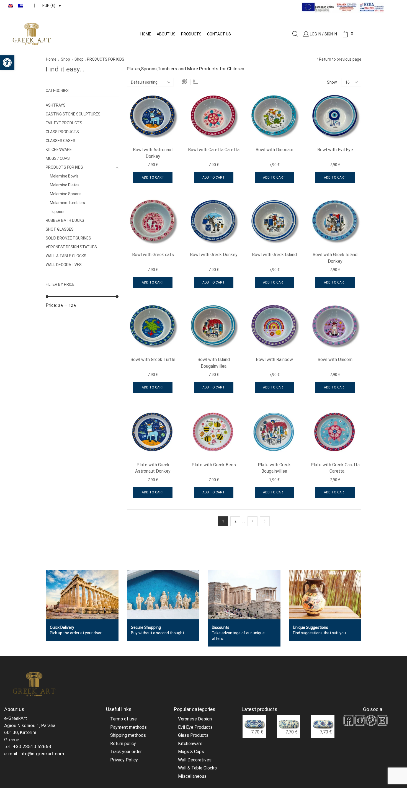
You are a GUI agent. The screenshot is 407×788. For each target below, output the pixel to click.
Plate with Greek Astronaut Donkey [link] (153, 468)
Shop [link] (65, 59)
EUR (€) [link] (48, 5)
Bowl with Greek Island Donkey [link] (335, 258)
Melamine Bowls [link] (64, 176)
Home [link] (145, 34)
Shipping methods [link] (128, 735)
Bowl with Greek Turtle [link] (152, 359)
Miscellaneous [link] (192, 776)
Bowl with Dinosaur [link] (274, 149)
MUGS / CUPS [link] (58, 158)
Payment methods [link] (128, 727)
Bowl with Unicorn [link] (335, 359)
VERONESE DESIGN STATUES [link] (71, 247)
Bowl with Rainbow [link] (274, 359)
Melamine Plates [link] (64, 185)
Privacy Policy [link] (124, 760)
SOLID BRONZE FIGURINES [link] (68, 238)
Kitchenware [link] (190, 743)
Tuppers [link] (57, 211)
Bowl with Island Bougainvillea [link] (213, 363)
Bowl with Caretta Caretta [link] (213, 149)
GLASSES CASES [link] (60, 140)
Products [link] (191, 34)
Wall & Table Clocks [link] (197, 768)
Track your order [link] (126, 751)
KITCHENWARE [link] (59, 149)
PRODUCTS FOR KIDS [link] (64, 167)
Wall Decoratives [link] (195, 760)
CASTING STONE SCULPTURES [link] (73, 114)
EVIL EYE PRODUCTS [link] (64, 123)
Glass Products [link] (193, 735)
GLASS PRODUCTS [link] (62, 132)
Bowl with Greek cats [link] (153, 254)
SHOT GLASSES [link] (60, 229)
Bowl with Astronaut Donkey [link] (153, 153)
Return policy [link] (123, 743)
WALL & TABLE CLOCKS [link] (66, 256)
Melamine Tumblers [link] (67, 202)
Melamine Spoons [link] (65, 194)
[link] (7, 62)
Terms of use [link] (123, 719)
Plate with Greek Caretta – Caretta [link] (335, 468)
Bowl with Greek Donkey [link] (214, 254)
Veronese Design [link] (195, 719)
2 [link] (235, 521)
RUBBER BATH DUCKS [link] (65, 220)
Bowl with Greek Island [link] (274, 254)
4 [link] (253, 521)
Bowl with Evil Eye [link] (335, 149)
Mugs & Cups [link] (191, 751)
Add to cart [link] (153, 177)
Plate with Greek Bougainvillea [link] (274, 468)
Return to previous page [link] (340, 59)
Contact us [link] (219, 34)
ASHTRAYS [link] (56, 105)
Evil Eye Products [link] (195, 727)
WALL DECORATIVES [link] (64, 264)
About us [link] (166, 34)
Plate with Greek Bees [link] (214, 464)
